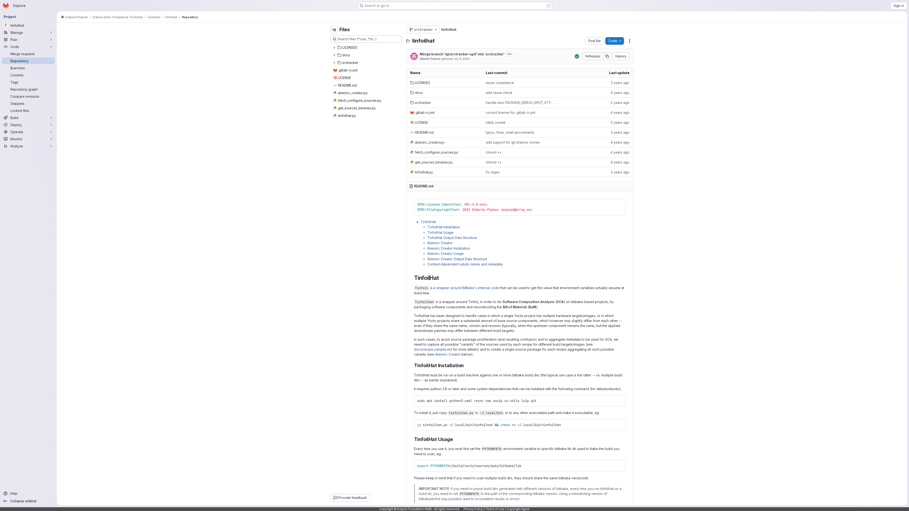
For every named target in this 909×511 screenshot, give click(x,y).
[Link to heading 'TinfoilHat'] (442, 277)
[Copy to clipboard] (620, 204)
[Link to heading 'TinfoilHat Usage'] (455, 439)
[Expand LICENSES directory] (334, 47)
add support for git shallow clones (513, 142)
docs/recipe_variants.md (433, 349)
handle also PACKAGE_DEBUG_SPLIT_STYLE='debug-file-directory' (520, 103)
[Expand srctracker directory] (334, 63)
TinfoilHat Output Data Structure (452, 238)
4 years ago (619, 93)
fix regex (493, 172)
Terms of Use (494, 509)
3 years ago (620, 83)
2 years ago (620, 103)
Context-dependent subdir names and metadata (465, 264)
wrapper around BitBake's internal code (467, 288)
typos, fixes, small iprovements (510, 132)
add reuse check (499, 93)
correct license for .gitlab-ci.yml (510, 112)
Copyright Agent (518, 509)
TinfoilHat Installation (443, 227)
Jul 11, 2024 (462, 59)
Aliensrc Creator (440, 243)
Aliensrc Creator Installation (448, 248)
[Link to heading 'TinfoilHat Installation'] (466, 365)
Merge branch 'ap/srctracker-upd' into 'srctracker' (462, 54)
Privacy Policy (473, 509)
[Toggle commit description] (509, 54)
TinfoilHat (428, 222)
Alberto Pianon (430, 59)
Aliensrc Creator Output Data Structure (457, 259)
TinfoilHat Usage (440, 232)
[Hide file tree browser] (334, 29)
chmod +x (493, 152)
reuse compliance (500, 83)
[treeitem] (366, 47)
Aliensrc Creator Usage (445, 253)
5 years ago (619, 122)
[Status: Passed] (577, 56)
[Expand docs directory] (334, 55)
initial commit (495, 122)
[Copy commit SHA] (607, 56)
